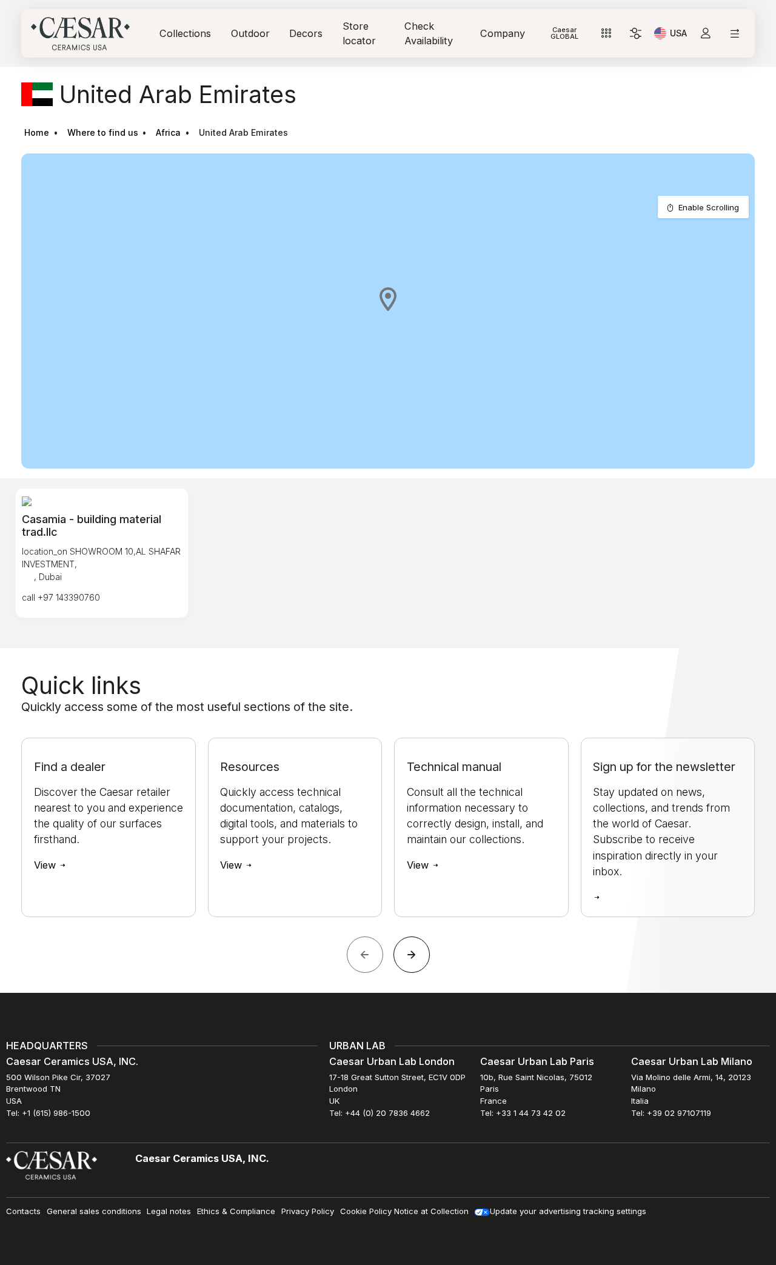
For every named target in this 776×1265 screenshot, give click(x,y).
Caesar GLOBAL (564, 33)
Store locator (359, 33)
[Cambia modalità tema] (635, 33)
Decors (306, 33)
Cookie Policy (366, 1211)
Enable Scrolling (708, 207)
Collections (185, 33)
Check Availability (428, 33)
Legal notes (169, 1211)
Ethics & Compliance (236, 1211)
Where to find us (102, 132)
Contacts (23, 1211)
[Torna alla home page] (51, 1165)
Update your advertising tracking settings (568, 1211)
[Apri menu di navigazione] (734, 33)
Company (502, 33)
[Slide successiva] (411, 954)
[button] (388, 299)
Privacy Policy (307, 1211)
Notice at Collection (431, 1211)
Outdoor (250, 33)
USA (678, 35)
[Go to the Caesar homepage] (80, 33)
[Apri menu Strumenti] (606, 33)
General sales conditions (94, 1211)
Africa (168, 132)
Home (36, 132)
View (46, 865)
